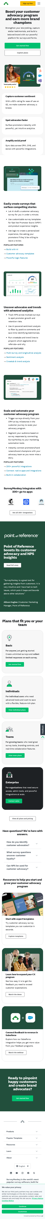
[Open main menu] (38, 3)
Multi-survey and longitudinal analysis (23, 353)
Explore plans (22, 53)
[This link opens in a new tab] (11, 1173)
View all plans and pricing (22, 818)
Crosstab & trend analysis (18, 361)
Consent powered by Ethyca (32, 1216)
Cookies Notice (8, 1201)
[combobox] (22, 1166)
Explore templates (16, 936)
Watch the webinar (16, 1052)
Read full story (12, 565)
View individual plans (17, 710)
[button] (22, 844)
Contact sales (14, 801)
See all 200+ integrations (23, 513)
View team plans (15, 755)
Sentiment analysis (15, 357)
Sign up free (28, 3)
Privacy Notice (37, 1198)
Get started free (22, 46)
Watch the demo (15, 994)
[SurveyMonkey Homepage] (6, 4)
